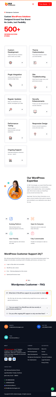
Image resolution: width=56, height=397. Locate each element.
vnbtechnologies (17, 394)
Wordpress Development (34, 357)
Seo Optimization (32, 359)
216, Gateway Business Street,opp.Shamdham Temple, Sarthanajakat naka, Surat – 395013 (13, 372)
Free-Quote (43, 4)
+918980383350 (10, 382)
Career (43, 351)
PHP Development (32, 351)
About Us (44, 348)
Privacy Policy (45, 362)
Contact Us (44, 354)
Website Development (33, 348)
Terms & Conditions (47, 357)
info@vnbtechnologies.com (13, 388)
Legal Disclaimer (46, 359)
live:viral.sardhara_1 (11, 385)
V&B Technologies (9, 349)
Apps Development (33, 354)
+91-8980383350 (9, 380)
